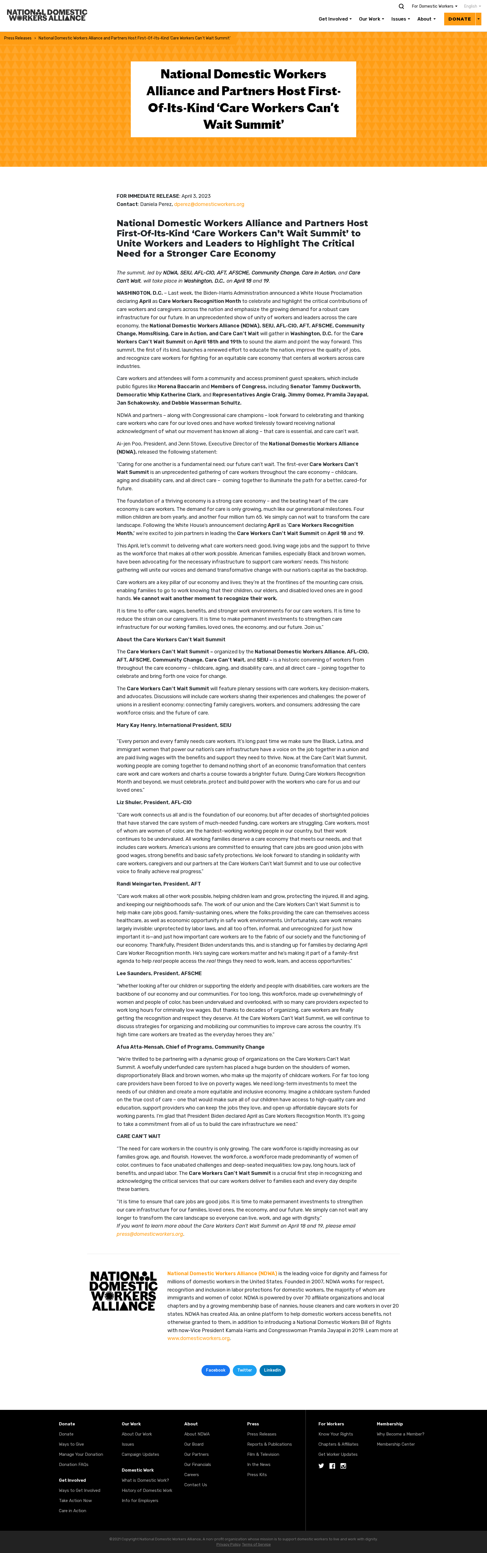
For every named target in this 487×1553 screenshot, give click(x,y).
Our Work (369, 19)
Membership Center (396, 1444)
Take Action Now (75, 1500)
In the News (259, 1464)
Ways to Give (71, 1444)
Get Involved (333, 19)
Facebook (215, 1370)
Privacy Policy (228, 1544)
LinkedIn (272, 1370)
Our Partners (196, 1454)
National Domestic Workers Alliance (41, 4)
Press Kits (257, 1474)
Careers (191, 1474)
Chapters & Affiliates (338, 1444)
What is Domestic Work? (145, 1480)
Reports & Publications (269, 1444)
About (424, 19)
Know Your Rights (335, 1434)
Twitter (244, 1370)
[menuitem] (469, 6)
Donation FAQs (73, 1464)
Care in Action (72, 1510)
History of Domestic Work (147, 1490)
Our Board (193, 1444)
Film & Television (263, 1454)
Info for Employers (140, 1500)
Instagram (343, 1466)
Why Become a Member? (400, 1434)
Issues (398, 19)
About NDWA (197, 1434)
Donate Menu (478, 19)
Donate (459, 19)
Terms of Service (256, 1544)
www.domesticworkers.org (198, 1338)
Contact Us (195, 1484)
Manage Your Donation (81, 1454)
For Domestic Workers (432, 6)
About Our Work (137, 1434)
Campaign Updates (140, 1454)
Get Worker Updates (338, 1454)
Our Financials (197, 1464)
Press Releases (18, 38)
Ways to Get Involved (79, 1490)
